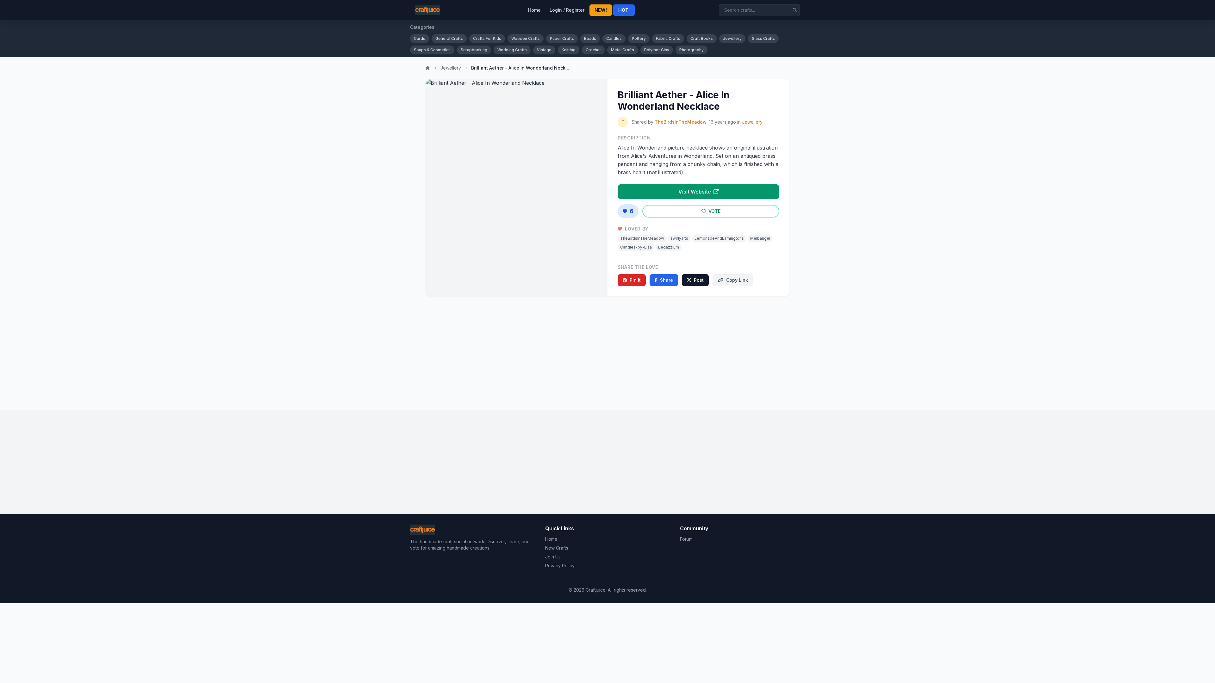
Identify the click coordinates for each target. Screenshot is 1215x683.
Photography (691, 49)
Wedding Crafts (512, 49)
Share (666, 280)
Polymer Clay (656, 49)
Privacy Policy (560, 565)
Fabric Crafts (668, 38)
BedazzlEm (668, 247)
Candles (614, 38)
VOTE (713, 211)
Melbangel (760, 238)
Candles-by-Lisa (636, 247)
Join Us (553, 556)
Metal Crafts (622, 49)
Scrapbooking (474, 49)
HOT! (624, 10)
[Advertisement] (607, 351)
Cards (419, 38)
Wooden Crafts (525, 38)
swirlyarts (679, 238)
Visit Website (695, 191)
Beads (590, 38)
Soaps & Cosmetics (432, 49)
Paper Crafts (562, 38)
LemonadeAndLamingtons (719, 238)
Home (534, 10)
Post (699, 280)
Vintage (544, 49)
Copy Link (737, 280)
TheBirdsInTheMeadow (681, 122)
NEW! (601, 10)
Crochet (593, 49)
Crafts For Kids (487, 38)
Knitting (569, 49)
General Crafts (449, 38)
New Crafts (556, 548)
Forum (686, 539)
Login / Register (567, 10)
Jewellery (732, 38)
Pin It (635, 280)
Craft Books (701, 38)
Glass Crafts (763, 38)
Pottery (639, 38)
